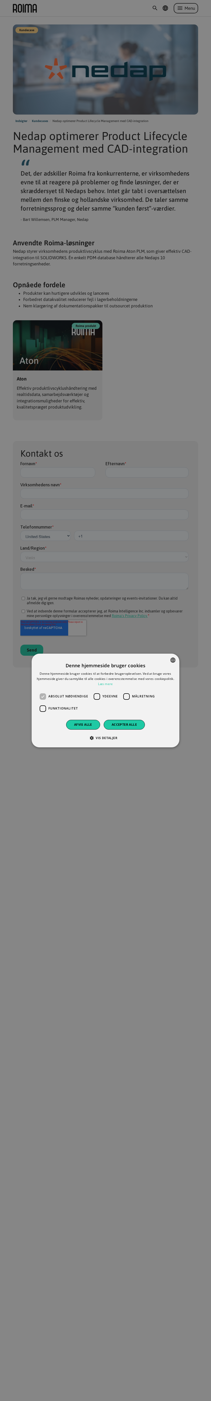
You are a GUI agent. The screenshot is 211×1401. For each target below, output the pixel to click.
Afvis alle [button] (83, 724)
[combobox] (172, 660)
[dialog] (105, 700)
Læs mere (105, 684)
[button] (105, 738)
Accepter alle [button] (124, 724)
